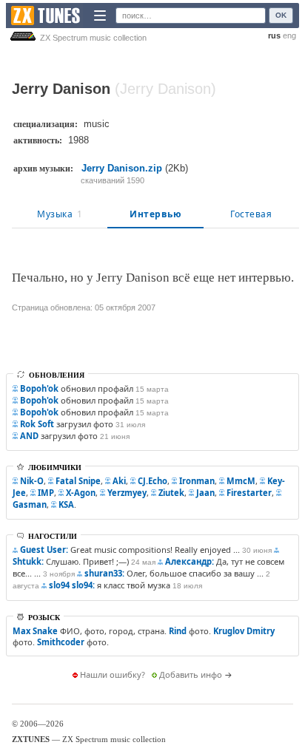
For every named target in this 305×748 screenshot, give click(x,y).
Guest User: (44, 549)
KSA (66, 504)
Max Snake (35, 630)
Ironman (197, 480)
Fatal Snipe (78, 480)
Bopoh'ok (39, 388)
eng (289, 35)
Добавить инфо (190, 674)
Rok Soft (37, 423)
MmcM (241, 480)
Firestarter (249, 492)
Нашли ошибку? (112, 674)
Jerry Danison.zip (121, 168)
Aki (119, 480)
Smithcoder (60, 641)
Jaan (205, 492)
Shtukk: (28, 561)
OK (280, 15)
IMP (46, 492)
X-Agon (80, 492)
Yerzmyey (127, 492)
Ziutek (171, 492)
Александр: (189, 561)
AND (29, 435)
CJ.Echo (152, 480)
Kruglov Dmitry (244, 630)
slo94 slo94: (72, 585)
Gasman (30, 504)
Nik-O (32, 480)
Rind (178, 630)
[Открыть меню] (100, 15)
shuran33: (104, 573)
